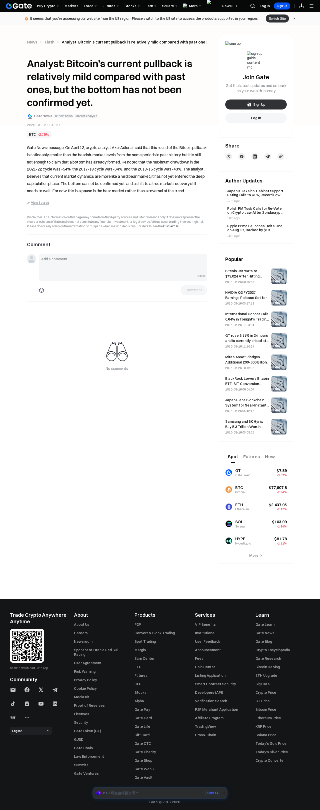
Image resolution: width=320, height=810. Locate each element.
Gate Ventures (86, 773)
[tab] (233, 457)
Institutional (205, 633)
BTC (32, 134)
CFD (138, 684)
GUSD (79, 739)
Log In (265, 6)
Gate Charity (145, 752)
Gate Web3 (144, 769)
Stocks (140, 692)
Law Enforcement (89, 756)
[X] (228, 156)
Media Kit (82, 697)
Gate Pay (142, 709)
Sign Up (282, 6)
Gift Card (142, 735)
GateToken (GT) (87, 731)
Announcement (208, 650)
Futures (141, 675)
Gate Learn (265, 624)
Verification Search (211, 701)
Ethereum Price (268, 718)
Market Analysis (86, 116)
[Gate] (19, 6)
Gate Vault (143, 777)
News (32, 42)
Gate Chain (83, 748)
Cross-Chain (205, 735)
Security (81, 722)
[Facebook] (241, 156)
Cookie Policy (85, 688)
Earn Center (144, 658)
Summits (81, 765)
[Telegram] (267, 156)
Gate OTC (142, 743)
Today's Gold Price (271, 743)
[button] (160, 793)
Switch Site (277, 18)
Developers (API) (209, 692)
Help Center (205, 667)
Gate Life (142, 726)
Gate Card (143, 718)
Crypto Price (266, 692)
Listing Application (210, 675)
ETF (137, 667)
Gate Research (268, 658)
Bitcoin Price (266, 709)
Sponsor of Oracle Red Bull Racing (96, 652)
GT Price (263, 701)
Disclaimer (170, 226)
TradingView (205, 726)
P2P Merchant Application (216, 709)
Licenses (81, 714)
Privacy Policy (85, 680)
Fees (199, 658)
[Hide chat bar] (223, 793)
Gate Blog (264, 641)
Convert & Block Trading (154, 633)
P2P (137, 624)
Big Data (263, 684)
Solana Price (266, 735)
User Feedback (207, 641)
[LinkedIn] (254, 156)
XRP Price (264, 726)
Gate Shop (143, 760)
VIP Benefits (205, 624)
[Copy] (280, 156)
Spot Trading (145, 641)
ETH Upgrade (266, 675)
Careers (81, 633)
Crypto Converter (270, 760)
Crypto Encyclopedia (273, 650)
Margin (140, 650)
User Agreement (88, 663)
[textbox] (123, 264)
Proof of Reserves (89, 705)
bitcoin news (63, 116)
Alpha (139, 701)
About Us (81, 624)
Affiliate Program (209, 718)
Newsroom (83, 641)
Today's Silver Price (272, 752)
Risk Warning (85, 671)
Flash (49, 42)
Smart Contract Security (215, 684)
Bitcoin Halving (268, 667)
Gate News (265, 633)
